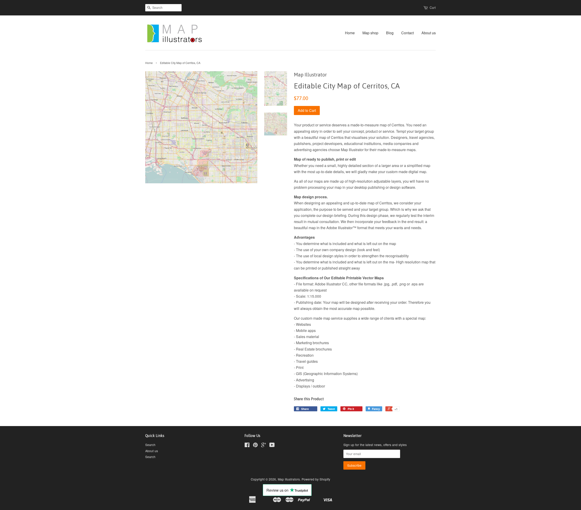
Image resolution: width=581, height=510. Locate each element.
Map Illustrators (289, 479)
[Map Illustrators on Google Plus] (263, 445)
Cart (433, 7)
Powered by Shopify (316, 479)
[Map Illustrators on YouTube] (272, 445)
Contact (407, 32)
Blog (390, 32)
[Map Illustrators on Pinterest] (255, 445)
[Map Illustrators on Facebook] (247, 445)
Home (350, 32)
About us (428, 32)
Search (150, 444)
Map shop (370, 32)
